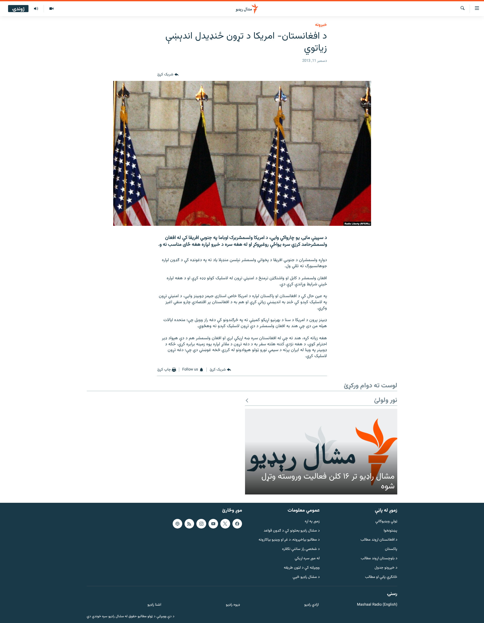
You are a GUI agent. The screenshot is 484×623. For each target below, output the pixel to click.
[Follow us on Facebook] (237, 523)
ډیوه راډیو (233, 605)
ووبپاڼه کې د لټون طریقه (302, 567)
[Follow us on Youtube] (213, 523)
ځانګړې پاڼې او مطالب (381, 577)
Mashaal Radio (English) (377, 605)
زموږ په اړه (312, 521)
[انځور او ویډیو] (51, 9)
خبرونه (321, 25)
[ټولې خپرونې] (36, 9)
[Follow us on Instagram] (201, 523)
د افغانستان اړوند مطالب (378, 540)
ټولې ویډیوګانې (386, 521)
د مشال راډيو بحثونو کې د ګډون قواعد (292, 530)
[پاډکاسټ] (177, 523)
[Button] (167, 75)
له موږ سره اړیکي (307, 558)
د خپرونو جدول (386, 567)
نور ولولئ (385, 400)
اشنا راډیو (154, 605)
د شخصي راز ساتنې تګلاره (301, 549)
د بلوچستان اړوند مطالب (379, 558)
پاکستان (391, 549)
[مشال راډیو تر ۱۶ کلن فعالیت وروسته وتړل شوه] (321, 451)
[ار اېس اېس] (189, 523)
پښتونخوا (390, 530)
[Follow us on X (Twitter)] (225, 523)
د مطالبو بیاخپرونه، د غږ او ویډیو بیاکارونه (289, 540)
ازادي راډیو (311, 605)
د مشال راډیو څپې (306, 577)
